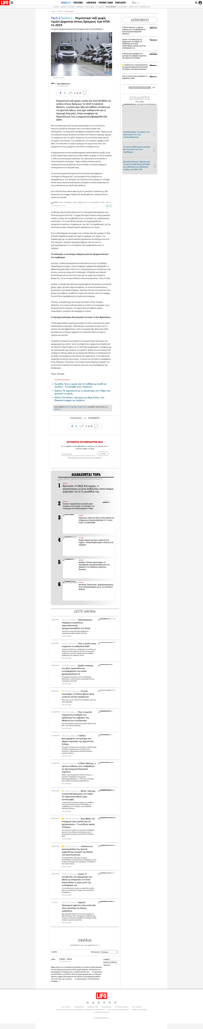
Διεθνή (63, 7)
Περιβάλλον (133, 7)
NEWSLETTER (93, 1007)
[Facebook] (105, 72)
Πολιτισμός (90, 7)
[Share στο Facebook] (107, 205)
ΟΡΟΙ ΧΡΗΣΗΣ (72, 458)
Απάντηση (106, 965)
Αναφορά (106, 959)
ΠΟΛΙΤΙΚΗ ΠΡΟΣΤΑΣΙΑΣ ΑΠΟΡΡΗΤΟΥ (90, 458)
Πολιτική (71, 7)
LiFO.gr (70, 407)
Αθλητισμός (122, 7)
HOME (53, 11)
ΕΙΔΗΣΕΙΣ (60, 11)
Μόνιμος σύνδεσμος (110, 962)
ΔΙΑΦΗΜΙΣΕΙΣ (107, 1007)
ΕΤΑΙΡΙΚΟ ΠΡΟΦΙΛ (121, 1007)
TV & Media (100, 7)
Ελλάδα (56, 7)
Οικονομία (80, 7)
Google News (82, 407)
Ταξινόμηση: (95, 952)
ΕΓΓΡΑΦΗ (103, 454)
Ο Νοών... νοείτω (65, 959)
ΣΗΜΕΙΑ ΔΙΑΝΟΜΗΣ (139, 1009)
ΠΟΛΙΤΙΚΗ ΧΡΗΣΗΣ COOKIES (118, 1009)
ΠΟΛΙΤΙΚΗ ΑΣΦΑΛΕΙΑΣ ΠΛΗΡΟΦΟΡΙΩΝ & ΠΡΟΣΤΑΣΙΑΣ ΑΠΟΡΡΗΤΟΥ (80, 1009)
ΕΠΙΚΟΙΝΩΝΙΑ (79, 1007)
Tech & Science (111, 7)
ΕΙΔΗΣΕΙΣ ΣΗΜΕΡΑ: (62, 380)
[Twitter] (109, 72)
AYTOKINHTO (93, 418)
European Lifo (145, 7)
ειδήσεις (58, 409)
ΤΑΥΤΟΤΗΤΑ (65, 1007)
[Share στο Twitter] (110, 205)
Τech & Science (69, 11)
